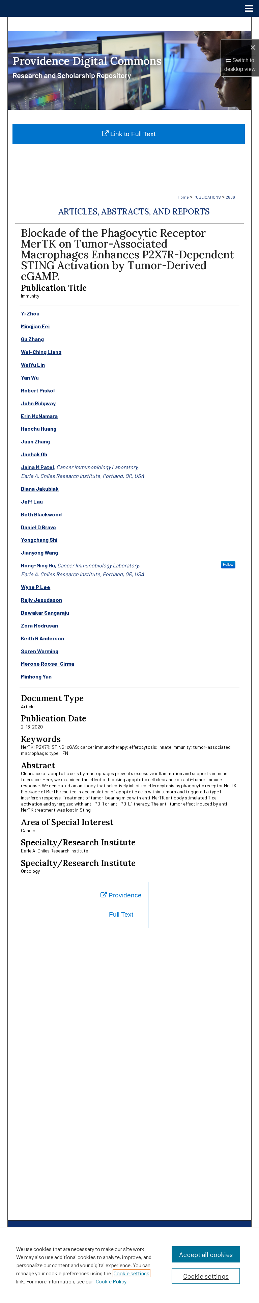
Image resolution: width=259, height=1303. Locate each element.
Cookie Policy (111, 1281)
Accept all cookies (206, 1254)
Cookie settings (131, 1273)
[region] (129, 1265)
